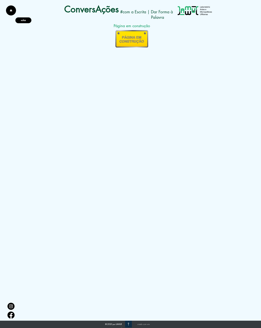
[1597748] (11, 306)
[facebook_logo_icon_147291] (11, 315)
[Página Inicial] (11, 10)
